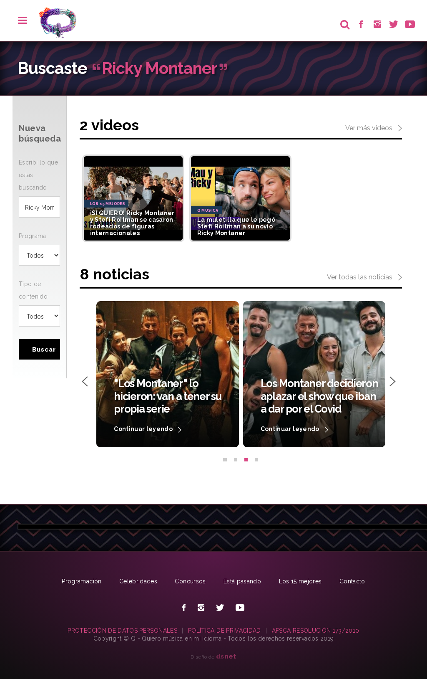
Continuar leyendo (157, 429)
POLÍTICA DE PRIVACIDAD (224, 630)
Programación (81, 581)
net (226, 656)
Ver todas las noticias (360, 277)
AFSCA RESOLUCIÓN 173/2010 (315, 630)
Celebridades (138, 581)
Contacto (352, 581)
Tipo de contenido (33, 290)
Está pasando (242, 581)
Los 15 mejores (300, 581)
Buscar (44, 349)
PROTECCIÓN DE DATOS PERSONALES (122, 630)
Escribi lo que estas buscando (38, 175)
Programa (32, 236)
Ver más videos (369, 128)
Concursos (190, 581)
